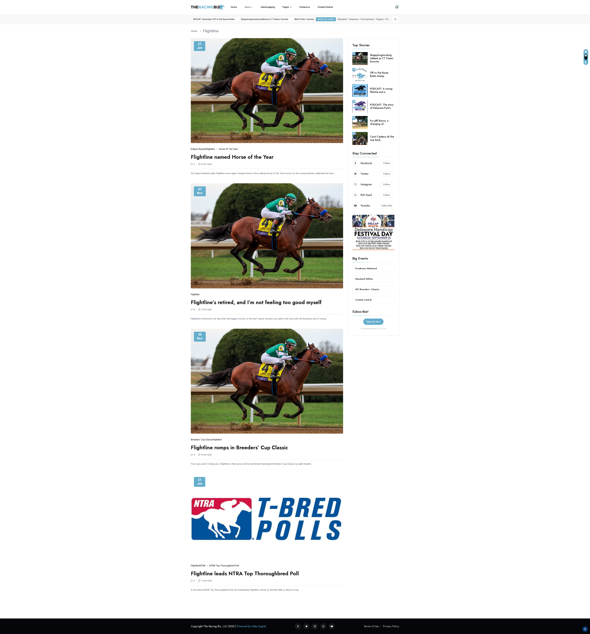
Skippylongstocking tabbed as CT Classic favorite (303, 19)
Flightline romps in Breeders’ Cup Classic (239, 447)
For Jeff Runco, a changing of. (379, 122)
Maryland (342, 19)
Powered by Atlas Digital (251, 626)
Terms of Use (371, 626)
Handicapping (268, 7)
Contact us (304, 7)
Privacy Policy (391, 626)
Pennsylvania (367, 19)
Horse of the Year (228, 149)
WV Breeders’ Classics (367, 289)
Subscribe (387, 205)
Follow (386, 163)
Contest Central (325, 7)
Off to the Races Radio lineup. (379, 74)
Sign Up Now (373, 321)
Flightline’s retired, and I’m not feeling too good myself (256, 302)
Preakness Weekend (366, 268)
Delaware (353, 19)
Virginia (379, 19)
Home (234, 7)
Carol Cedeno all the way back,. (382, 138)
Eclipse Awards (198, 149)
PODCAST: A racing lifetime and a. (381, 90)
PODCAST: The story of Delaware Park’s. (381, 106)
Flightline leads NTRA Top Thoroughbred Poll (245, 573)
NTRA (202, 565)
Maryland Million (364, 279)
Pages (286, 7)
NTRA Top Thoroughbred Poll (224, 565)
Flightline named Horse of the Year (232, 157)
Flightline (210, 31)
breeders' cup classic (202, 439)
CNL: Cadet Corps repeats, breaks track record (204, 19)
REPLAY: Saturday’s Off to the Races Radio (253, 19)
